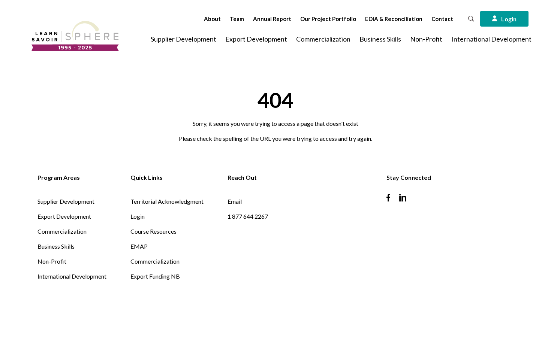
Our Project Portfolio (328, 18)
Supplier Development (183, 39)
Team (237, 18)
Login (137, 216)
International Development (491, 39)
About (212, 18)
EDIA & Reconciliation (393, 18)
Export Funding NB (155, 276)
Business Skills (380, 39)
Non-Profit (426, 39)
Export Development (256, 39)
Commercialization (323, 39)
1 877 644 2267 (248, 216)
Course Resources (153, 231)
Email (235, 201)
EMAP (139, 246)
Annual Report (272, 18)
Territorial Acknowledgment (167, 201)
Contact (442, 18)
